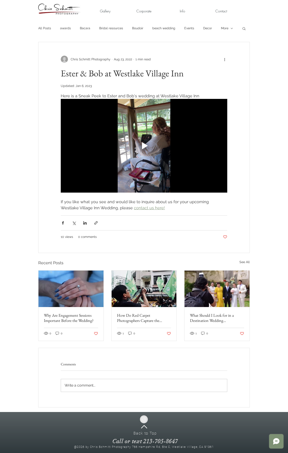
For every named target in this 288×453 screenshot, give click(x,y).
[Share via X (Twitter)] (74, 223)
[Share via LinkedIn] (85, 223)
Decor (207, 28)
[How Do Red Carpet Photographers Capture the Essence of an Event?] (144, 289)
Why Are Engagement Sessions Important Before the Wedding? (69, 318)
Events (189, 28)
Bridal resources (111, 28)
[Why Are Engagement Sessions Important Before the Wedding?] (71, 289)
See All (244, 262)
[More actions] (224, 59)
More (224, 28)
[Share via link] (96, 223)
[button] (143, 11)
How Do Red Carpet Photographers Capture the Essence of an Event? (138, 318)
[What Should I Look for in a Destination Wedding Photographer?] (217, 289)
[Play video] (144, 146)
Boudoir (137, 28)
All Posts (44, 28)
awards (65, 28)
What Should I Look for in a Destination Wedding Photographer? (212, 318)
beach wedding (163, 28)
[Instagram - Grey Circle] (144, 419)
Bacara (85, 28)
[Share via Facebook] (63, 223)
